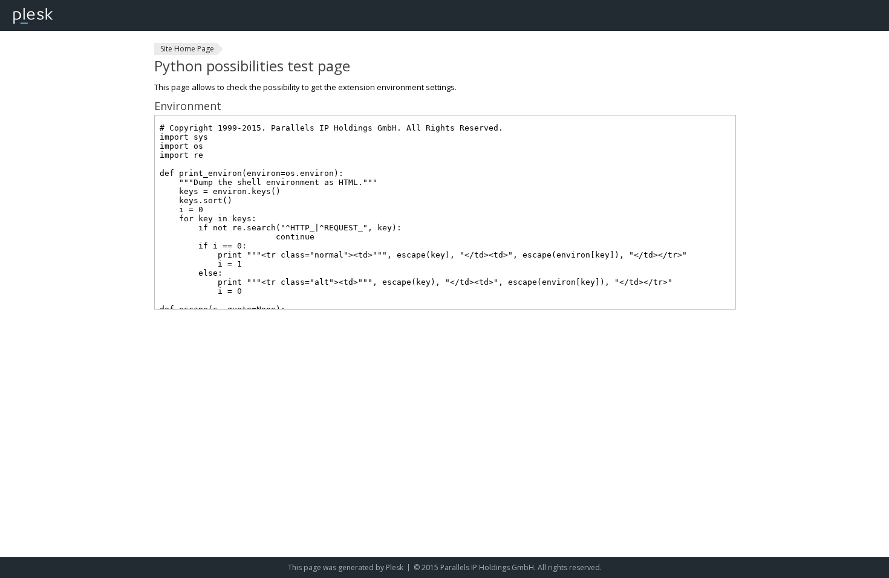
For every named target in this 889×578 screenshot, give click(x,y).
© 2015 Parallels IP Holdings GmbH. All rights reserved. (508, 567)
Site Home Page (187, 49)
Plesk (394, 567)
